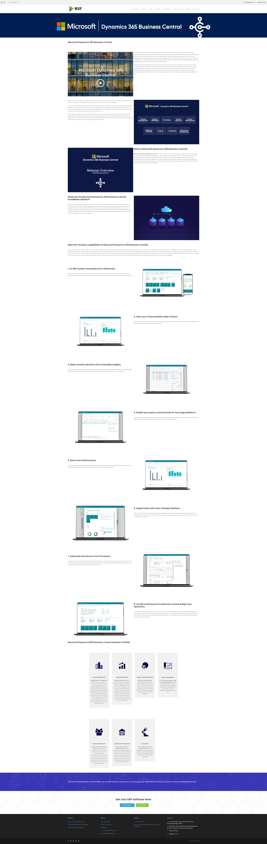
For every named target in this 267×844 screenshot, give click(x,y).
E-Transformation (139, 821)
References (176, 9)
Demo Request (195, 9)
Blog (182, 9)
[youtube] (15, 2)
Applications (167, 9)
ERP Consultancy (105, 821)
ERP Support (104, 827)
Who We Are (135, 9)
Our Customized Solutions (108, 833)
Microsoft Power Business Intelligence (78, 824)
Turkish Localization (106, 824)
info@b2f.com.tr (250, 2)
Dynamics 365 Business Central (76, 821)
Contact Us (187, 9)
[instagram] (17, 2)
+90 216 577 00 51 (261, 2)
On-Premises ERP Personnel (108, 830)
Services (151, 9)
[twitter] (13, 2)
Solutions (158, 9)
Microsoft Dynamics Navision (75, 827)
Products (143, 9)
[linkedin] (11, 2)
